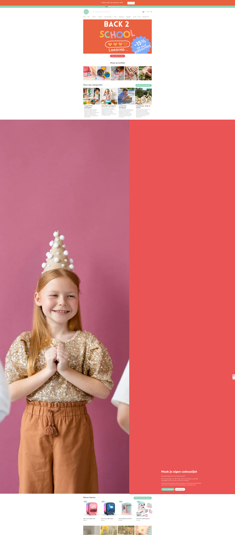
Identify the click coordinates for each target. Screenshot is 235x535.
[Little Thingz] (86, 12)
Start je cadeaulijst (168, 489)
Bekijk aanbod (131, 3)
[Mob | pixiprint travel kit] (127, 508)
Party (115, 16)
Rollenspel (121, 16)
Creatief (94, 16)
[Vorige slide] (146, 502)
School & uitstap (108, 16)
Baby (88, 16)
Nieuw (84, 16)
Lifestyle (100, 16)
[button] (144, 12)
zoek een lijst (180, 489)
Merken (134, 16)
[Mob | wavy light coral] (91, 508)
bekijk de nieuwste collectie (142, 498)
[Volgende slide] (150, 502)
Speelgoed (128, 16)
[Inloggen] (147, 12)
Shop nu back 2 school (117, 56)
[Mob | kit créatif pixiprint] (144, 508)
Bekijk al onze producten (143, 85)
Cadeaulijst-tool (145, 16)
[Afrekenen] (150, 12)
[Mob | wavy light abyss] (109, 508)
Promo (139, 16)
